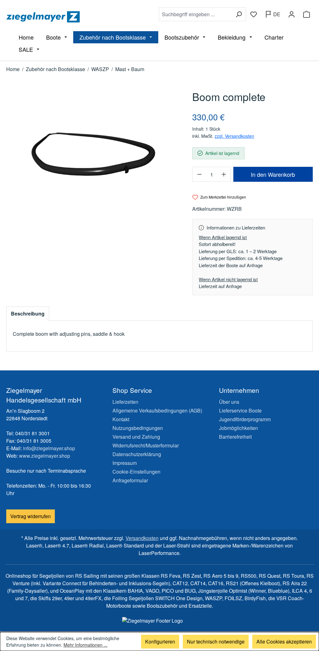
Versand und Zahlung (136, 436)
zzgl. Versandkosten (234, 136)
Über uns (229, 401)
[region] (93, 155)
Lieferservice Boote (240, 410)
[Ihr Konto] (291, 14)
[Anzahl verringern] (199, 174)
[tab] (27, 313)
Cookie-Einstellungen (136, 471)
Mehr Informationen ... (85, 645)
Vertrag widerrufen (30, 516)
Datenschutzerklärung (136, 454)
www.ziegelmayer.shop (44, 455)
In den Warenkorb (273, 174)
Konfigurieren (160, 641)
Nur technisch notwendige (216, 641)
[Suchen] (238, 14)
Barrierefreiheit (235, 436)
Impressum (124, 462)
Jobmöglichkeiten (238, 428)
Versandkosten (142, 538)
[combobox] (195, 14)
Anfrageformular (130, 480)
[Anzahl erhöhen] (224, 174)
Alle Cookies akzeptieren (284, 641)
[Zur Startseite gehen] (79, 16)
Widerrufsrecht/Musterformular (145, 445)
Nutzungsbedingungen (137, 428)
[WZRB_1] (93, 155)
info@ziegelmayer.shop (49, 448)
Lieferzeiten (125, 401)
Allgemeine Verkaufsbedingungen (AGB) (157, 410)
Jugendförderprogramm (245, 419)
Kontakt (120, 419)
